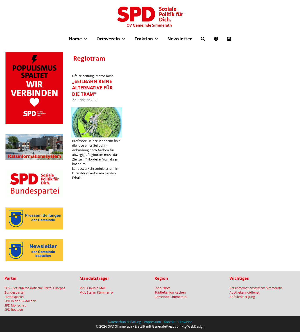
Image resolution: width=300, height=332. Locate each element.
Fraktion (143, 39)
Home (75, 39)
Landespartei (14, 297)
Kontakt (169, 321)
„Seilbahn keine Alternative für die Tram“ (92, 87)
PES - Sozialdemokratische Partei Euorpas (34, 288)
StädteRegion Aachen (170, 292)
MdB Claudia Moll (93, 288)
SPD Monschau (15, 305)
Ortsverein (108, 39)
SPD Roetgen (13, 309)
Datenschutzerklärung (124, 321)
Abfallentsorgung (242, 297)
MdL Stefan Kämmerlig (96, 292)
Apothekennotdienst (244, 292)
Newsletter (179, 39)
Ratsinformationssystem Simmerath (256, 288)
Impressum (152, 321)
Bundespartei (14, 292)
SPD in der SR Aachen (20, 301)
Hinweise (185, 321)
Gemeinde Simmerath (170, 297)
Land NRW (162, 288)
